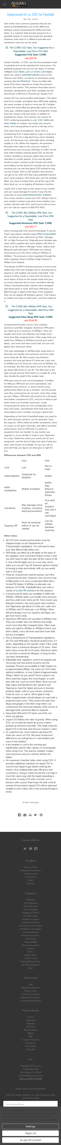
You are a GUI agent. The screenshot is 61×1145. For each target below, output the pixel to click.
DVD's (30, 951)
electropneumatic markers (37, 194)
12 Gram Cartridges (41, 71)
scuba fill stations (26, 590)
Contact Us (30, 877)
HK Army (30, 1026)
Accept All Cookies (30, 1140)
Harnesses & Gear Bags (30, 925)
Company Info (30, 873)
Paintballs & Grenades (30, 929)
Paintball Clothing (30, 922)
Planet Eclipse (30, 1030)
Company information (30, 1000)
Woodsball (30, 938)
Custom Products (30, 1039)
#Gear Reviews (30, 802)
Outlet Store (30, 958)
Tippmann (31, 1020)
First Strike (30, 1046)
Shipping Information (30, 870)
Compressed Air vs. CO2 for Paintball (30, 14)
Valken (30, 1033)
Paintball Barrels (30, 932)
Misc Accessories (30, 945)
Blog (30, 880)
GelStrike (30, 899)
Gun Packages (30, 909)
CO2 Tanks (19, 71)
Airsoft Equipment (31, 964)
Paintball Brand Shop (30, 961)
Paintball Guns (30, 906)
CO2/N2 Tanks (30, 916)
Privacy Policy (30, 867)
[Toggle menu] (4, 4)
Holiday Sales (30, 955)
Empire (30, 1017)
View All (31, 1049)
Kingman (30, 1023)
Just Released (30, 903)
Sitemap (31, 883)
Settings (30, 1126)
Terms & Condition (30, 994)
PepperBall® (30, 942)
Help (30, 984)
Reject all (30, 1133)
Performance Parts (30, 935)
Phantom (25, 81)
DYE (30, 1036)
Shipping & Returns (30, 987)
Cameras (30, 948)
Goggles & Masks (30, 912)
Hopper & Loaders (30, 919)
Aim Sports (30, 1043)
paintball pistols (31, 74)
